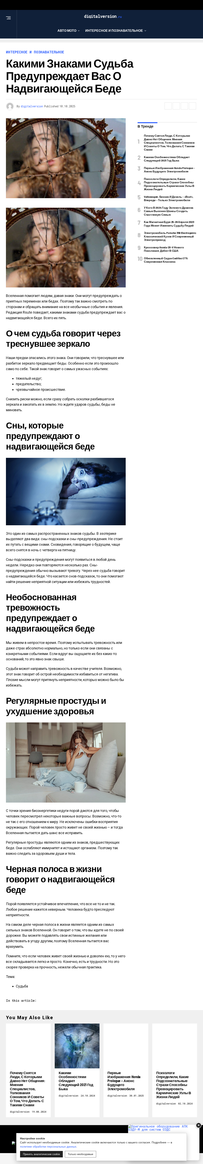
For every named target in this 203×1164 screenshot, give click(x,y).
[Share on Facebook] (168, 105)
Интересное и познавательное (114, 30)
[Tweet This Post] (176, 105)
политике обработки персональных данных (48, 1146)
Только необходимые (80, 1154)
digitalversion (32, 106)
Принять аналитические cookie (41, 1154)
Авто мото (66, 30)
